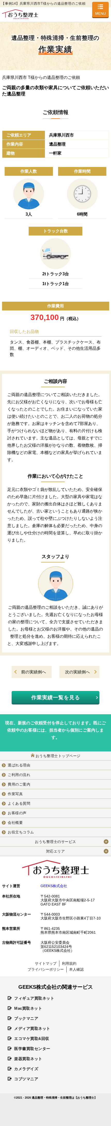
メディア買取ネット (32, 1028)
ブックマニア (26, 1018)
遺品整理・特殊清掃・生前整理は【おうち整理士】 (64, 1097)
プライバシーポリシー (46, 969)
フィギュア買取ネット (34, 998)
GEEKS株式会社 (54, 886)
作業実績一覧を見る (55, 697)
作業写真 (15, 794)
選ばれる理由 (19, 765)
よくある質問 (19, 803)
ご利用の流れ (19, 775)
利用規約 (69, 963)
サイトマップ (46, 963)
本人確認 (76, 969)
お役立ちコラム (21, 832)
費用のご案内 (19, 784)
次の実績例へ (77, 672)
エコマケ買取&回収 (31, 1038)
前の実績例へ (33, 672)
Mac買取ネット (28, 1008)
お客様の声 (17, 813)
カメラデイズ (26, 1069)
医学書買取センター (32, 1048)
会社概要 (15, 822)
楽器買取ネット (28, 1058)
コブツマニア (26, 1079)
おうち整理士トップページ (58, 756)
